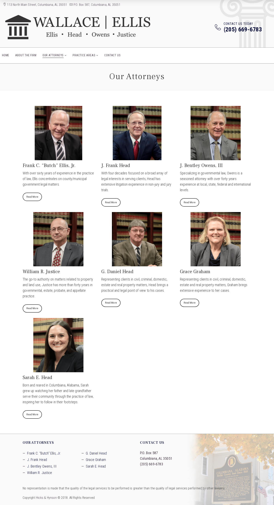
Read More (32, 196)
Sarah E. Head (96, 466)
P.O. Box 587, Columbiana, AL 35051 (96, 5)
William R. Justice (39, 473)
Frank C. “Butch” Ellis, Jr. (44, 453)
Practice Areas (84, 55)
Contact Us (112, 55)
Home (5, 55)
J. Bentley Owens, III (42, 466)
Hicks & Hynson (46, 498)
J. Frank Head (37, 460)
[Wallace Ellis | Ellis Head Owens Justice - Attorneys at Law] (78, 27)
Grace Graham (96, 460)
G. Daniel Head (96, 453)
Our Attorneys (53, 55)
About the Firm (25, 55)
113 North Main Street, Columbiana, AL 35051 (36, 5)
